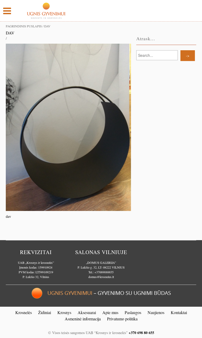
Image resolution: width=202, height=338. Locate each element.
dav (10, 33)
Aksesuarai (87, 312)
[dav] (68, 126)
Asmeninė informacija (83, 318)
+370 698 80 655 (141, 332)
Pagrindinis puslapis (24, 26)
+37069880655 (104, 272)
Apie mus (110, 312)
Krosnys (64, 312)
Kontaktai (179, 312)
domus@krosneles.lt (101, 277)
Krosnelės (23, 312)
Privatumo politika (122, 318)
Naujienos (156, 312)
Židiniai (44, 312)
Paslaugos (133, 312)
